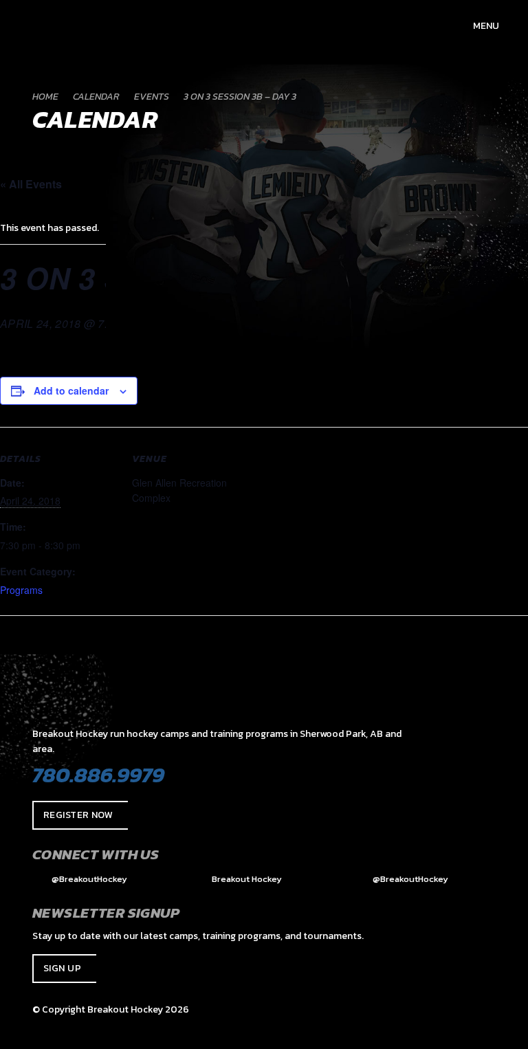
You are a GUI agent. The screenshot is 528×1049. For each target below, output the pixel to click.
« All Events (31, 184)
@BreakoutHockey (88, 878)
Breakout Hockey (246, 878)
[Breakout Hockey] (27, 25)
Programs (21, 590)
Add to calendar (71, 390)
